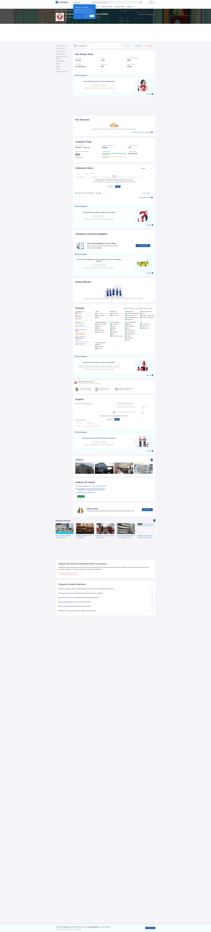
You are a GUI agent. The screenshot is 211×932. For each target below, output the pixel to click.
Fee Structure (60, 48)
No (97, 85)
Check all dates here (144, 197)
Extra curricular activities (92, 366)
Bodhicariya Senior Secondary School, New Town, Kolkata (145, 536)
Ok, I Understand (150, 928)
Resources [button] (130, 6)
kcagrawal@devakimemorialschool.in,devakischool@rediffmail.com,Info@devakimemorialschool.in (91, 489)
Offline (101, 216)
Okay (92, 16)
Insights (58, 66)
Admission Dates (61, 54)
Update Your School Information (146, 14)
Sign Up (110, 186)
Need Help (148, 509)
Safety (102, 366)
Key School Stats (61, 46)
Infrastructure (110, 366)
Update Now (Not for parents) (68, 574)
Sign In (152, 2)
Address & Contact (61, 71)
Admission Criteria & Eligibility (61, 57)
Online (95, 216)
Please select (84, 45)
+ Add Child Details (143, 245)
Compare (127, 46)
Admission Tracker (107, 6)
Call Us (81, 496)
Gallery (58, 69)
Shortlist (149, 46)
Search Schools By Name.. (100, 2)
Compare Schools (120, 6)
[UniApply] (62, 2)
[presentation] (150, 460)
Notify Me (138, 46)
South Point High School (126, 388)
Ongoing (146, 193)
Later (87, 16)
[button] (146, 168)
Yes (93, 85)
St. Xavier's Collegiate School (87, 388)
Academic (81, 366)
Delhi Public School (104, 388)
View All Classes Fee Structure (141, 132)
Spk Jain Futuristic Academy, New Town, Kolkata (63, 536)
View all (148, 94)
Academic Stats (60, 51)
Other (117, 366)
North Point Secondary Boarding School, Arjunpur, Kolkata (126, 536)
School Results (60, 61)
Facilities (58, 64)
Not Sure (103, 85)
